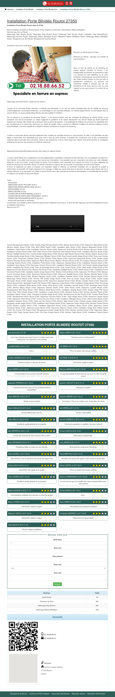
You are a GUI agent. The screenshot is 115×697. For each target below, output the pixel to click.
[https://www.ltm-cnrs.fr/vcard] (23, 636)
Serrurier (47, 663)
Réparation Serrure (78, 694)
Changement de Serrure (18, 694)
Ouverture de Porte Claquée (39, 694)
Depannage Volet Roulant (60, 694)
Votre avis (57, 573)
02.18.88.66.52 (55, 3)
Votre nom (57, 548)
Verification (57, 539)
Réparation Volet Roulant (96, 694)
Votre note (57, 564)
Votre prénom (57, 556)
